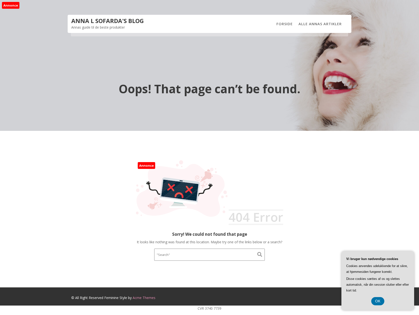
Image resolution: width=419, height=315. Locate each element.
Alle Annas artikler (320, 23)
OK (377, 301)
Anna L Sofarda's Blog (107, 21)
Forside (284, 23)
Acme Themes (144, 297)
